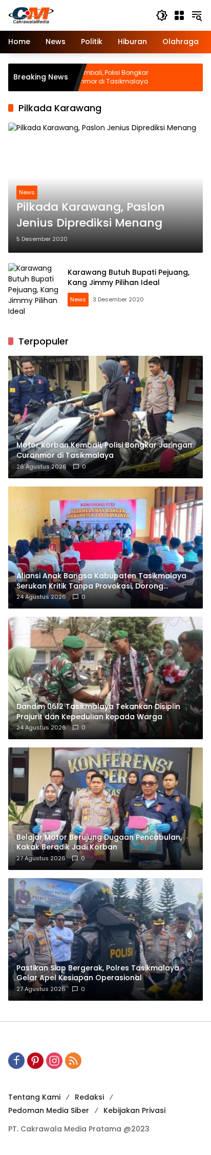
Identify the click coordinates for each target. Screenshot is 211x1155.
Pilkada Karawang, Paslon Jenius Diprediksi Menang (90, 215)
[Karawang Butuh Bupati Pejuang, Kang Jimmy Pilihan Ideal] (33, 288)
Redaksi (89, 1097)
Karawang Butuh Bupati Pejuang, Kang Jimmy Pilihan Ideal (128, 277)
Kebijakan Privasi (134, 1110)
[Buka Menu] (179, 15)
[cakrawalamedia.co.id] (76, 15)
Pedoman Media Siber (48, 1110)
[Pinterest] (35, 1060)
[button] (162, 15)
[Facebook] (16, 1060)
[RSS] (73, 1060)
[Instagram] (54, 1060)
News (27, 192)
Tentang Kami (34, 1097)
